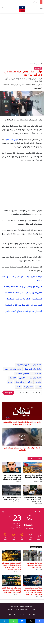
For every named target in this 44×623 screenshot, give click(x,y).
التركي (21, 377)
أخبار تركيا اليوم (22, 364)
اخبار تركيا (36, 373)
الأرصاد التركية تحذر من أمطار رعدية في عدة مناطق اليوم (12, 498)
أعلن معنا (10, 609)
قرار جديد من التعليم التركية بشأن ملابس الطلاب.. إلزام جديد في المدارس (33, 499)
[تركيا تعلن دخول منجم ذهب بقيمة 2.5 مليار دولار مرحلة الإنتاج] (32, 467)
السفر (38, 382)
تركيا (29, 382)
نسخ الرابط (8, 392)
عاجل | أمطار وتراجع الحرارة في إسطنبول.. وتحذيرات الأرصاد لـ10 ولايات (34, 565)
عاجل (38, 386)
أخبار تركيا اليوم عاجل (32, 369)
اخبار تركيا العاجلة (22, 373)
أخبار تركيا (32, 64)
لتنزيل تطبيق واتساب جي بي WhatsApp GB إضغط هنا (22, 286)
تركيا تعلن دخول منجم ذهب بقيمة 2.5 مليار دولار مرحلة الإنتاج (33, 477)
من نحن (17, 609)
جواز (9, 382)
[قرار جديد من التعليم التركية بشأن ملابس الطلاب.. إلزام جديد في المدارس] (32, 490)
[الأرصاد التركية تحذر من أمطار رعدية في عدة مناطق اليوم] (11, 490)
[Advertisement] (22, 37)
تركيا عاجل (19, 382)
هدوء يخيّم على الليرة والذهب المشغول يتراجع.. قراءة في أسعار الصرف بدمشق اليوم (11, 590)
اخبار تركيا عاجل (34, 377)
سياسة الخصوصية (25, 609)
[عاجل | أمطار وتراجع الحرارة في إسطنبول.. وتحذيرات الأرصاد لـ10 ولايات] (32, 555)
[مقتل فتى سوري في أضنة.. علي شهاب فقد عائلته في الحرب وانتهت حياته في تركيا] (11, 467)
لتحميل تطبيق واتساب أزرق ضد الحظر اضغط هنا (24, 298)
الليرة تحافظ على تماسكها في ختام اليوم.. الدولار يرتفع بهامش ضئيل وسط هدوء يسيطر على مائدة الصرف (33, 591)
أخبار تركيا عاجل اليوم (12, 369)
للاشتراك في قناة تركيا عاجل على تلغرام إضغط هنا (23, 305)
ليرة (18, 386)
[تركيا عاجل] (22, 9)
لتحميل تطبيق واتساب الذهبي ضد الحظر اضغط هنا (23, 292)
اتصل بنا (34, 609)
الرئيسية (38, 64)
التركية (12, 377)
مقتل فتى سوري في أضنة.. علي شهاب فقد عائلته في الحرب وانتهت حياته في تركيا (12, 477)
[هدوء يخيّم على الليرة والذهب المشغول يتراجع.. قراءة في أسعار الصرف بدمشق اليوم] (11, 580)
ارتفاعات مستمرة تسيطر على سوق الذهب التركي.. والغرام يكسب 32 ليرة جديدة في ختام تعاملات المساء (11, 566)
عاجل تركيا (28, 386)
